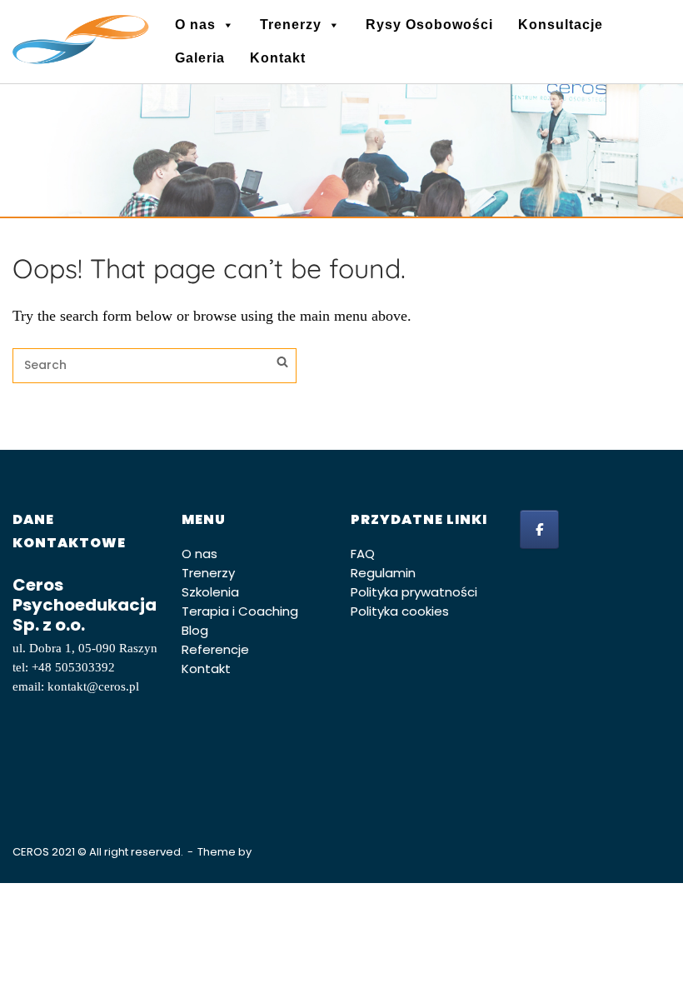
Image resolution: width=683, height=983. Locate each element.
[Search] (282, 364)
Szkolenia (210, 592)
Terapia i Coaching (240, 611)
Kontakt (278, 58)
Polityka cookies (400, 611)
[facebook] (539, 529)
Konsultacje (560, 24)
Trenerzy (291, 24)
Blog (195, 630)
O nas (195, 24)
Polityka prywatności (414, 592)
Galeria (200, 58)
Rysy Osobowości (429, 24)
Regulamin (383, 572)
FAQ (363, 553)
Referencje (215, 649)
